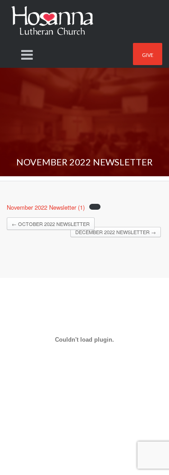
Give (147, 55)
